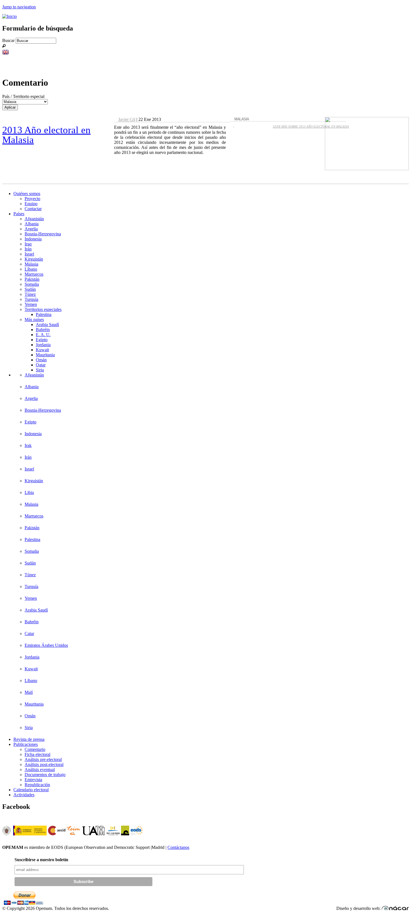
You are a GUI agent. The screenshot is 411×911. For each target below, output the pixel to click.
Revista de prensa (28, 739)
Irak (28, 445)
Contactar (33, 208)
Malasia (31, 264)
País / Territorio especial (23, 96)
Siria (40, 369)
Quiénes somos (26, 193)
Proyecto (32, 198)
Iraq (28, 244)
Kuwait (42, 349)
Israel (29, 254)
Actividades (23, 794)
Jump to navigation (19, 6)
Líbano (31, 269)
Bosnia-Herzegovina (43, 233)
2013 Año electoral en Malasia (46, 135)
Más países (34, 319)
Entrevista (33, 779)
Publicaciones (25, 744)
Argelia (31, 228)
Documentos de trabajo (45, 774)
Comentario (35, 749)
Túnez (30, 294)
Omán (41, 359)
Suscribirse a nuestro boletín (41, 859)
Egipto (42, 339)
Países (18, 213)
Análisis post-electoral (44, 764)
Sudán (30, 289)
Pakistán (32, 279)
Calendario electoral (31, 789)
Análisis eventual (40, 769)
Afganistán (34, 218)
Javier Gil (126, 119)
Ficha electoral (37, 754)
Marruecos (34, 274)
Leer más (311, 126)
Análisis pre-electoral (43, 759)
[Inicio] (9, 16)
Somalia (32, 284)
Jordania (43, 344)
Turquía (31, 299)
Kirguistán (34, 259)
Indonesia (33, 238)
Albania (32, 223)
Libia (29, 492)
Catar (29, 633)
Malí (29, 692)
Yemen (31, 304)
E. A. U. (43, 334)
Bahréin (43, 329)
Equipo (31, 203)
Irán (28, 249)
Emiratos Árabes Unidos (46, 645)
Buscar (9, 40)
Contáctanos (178, 847)
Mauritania (45, 354)
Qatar (41, 364)
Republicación (37, 784)
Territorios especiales (43, 309)
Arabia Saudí (47, 324)
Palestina (43, 314)
